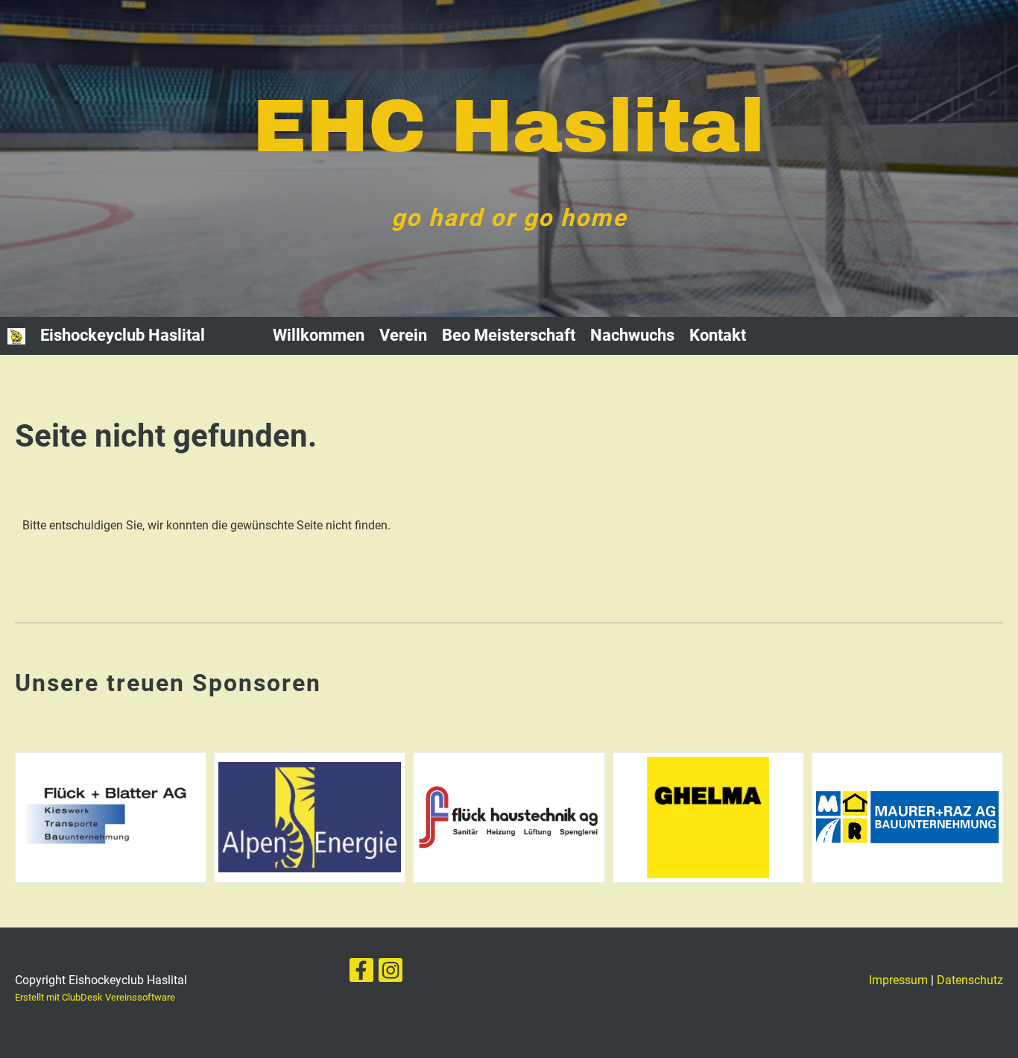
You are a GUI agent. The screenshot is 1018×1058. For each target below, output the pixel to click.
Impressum (898, 980)
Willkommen (318, 335)
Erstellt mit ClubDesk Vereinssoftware (95, 997)
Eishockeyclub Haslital (122, 335)
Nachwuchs (632, 335)
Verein (403, 335)
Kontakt (717, 335)
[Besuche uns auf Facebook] (361, 974)
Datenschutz (970, 980)
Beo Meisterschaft (508, 335)
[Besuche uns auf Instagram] (390, 974)
